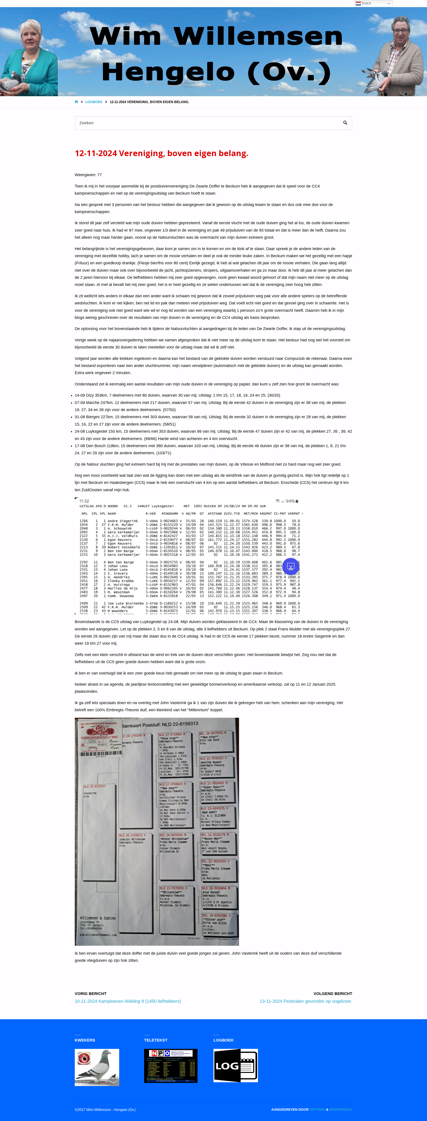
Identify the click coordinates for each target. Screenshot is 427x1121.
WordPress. (340, 1109)
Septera (317, 1109)
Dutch (366, 3)
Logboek (94, 102)
